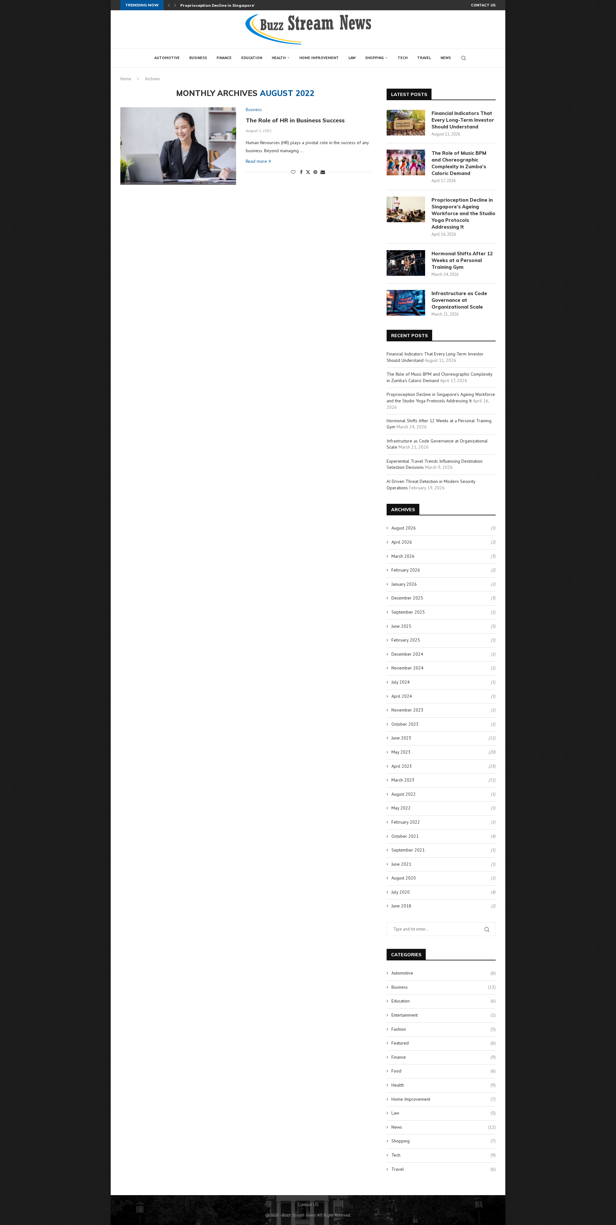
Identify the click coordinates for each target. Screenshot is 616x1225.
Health (279, 57)
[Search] (463, 58)
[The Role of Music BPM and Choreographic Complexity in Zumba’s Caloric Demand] (406, 162)
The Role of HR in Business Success (295, 120)
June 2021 (401, 864)
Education (251, 57)
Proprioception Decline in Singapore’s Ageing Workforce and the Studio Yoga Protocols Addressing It (463, 213)
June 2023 (401, 738)
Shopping (374, 57)
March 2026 (403, 556)
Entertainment (443, 1015)
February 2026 (405, 570)
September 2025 (408, 612)
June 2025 (401, 626)
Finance (224, 57)
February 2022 (405, 822)
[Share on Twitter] (308, 172)
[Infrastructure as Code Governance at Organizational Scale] (406, 303)
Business (198, 57)
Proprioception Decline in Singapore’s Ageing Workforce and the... (247, 5)
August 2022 (403, 794)
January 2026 (404, 584)
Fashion (443, 1029)
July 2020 (400, 892)
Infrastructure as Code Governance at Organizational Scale (459, 300)
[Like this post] (293, 172)
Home (125, 79)
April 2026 (401, 542)
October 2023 (405, 724)
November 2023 (407, 710)
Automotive (167, 57)
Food (443, 1071)
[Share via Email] (323, 172)
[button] (168, 5)
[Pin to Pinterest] (315, 172)
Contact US (483, 5)
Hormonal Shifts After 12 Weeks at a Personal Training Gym (462, 260)
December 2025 (407, 598)
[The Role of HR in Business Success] (178, 145)
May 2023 (401, 752)
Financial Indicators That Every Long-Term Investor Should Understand (463, 120)
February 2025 (405, 640)
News (446, 57)
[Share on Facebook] (301, 172)
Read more (256, 161)
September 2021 (408, 850)
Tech (402, 57)
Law (351, 57)
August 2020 (403, 878)
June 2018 (401, 906)
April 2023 (401, 766)
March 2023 (403, 780)
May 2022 (401, 808)
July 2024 (400, 682)
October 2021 (405, 836)
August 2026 (403, 528)
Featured (443, 1043)
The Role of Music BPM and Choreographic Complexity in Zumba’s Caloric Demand (459, 163)
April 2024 (401, 696)
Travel (424, 57)
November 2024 (407, 668)
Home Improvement (319, 57)
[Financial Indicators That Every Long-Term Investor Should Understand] (406, 123)
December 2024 (407, 654)
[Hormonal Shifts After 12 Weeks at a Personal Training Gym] (406, 263)
